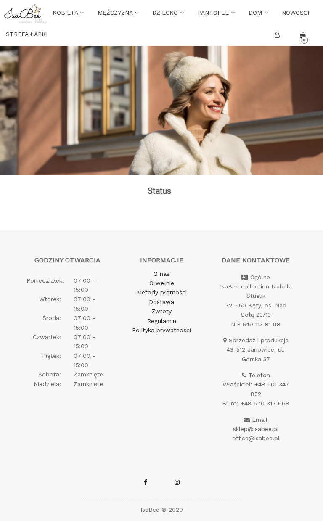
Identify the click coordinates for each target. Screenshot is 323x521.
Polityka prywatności (161, 330)
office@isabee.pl (256, 438)
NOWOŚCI (295, 12)
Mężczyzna (116, 12)
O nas (161, 273)
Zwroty (161, 311)
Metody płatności (162, 292)
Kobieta (66, 12)
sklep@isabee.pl (256, 429)
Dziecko (166, 12)
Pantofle (214, 12)
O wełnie (161, 283)
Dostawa (161, 302)
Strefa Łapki (27, 34)
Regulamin (161, 320)
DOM (256, 12)
